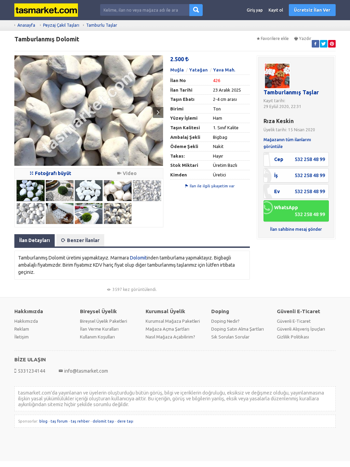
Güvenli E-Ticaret (294, 321)
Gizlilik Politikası (293, 336)
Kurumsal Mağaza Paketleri (173, 321)
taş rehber (80, 421)
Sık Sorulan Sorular (230, 336)
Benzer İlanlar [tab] (83, 240)
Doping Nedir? (225, 321)
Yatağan (198, 69)
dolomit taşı (103, 421)
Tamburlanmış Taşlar (291, 92)
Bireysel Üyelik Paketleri (103, 321)
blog (43, 421)
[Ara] (196, 10)
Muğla (177, 69)
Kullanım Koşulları (97, 336)
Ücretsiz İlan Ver (312, 10)
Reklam (21, 328)
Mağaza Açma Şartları (167, 328)
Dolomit (138, 258)
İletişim (21, 336)
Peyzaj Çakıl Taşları (61, 25)
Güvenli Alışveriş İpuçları (301, 328)
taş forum (59, 421)
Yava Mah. (224, 69)
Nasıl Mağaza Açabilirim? (170, 336)
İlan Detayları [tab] (34, 240)
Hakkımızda (26, 321)
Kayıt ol (276, 10)
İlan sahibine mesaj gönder (296, 229)
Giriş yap (255, 10)
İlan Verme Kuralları (99, 328)
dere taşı (125, 421)
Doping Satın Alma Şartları (237, 328)
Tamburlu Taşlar (101, 25)
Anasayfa (26, 25)
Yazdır (305, 38)
